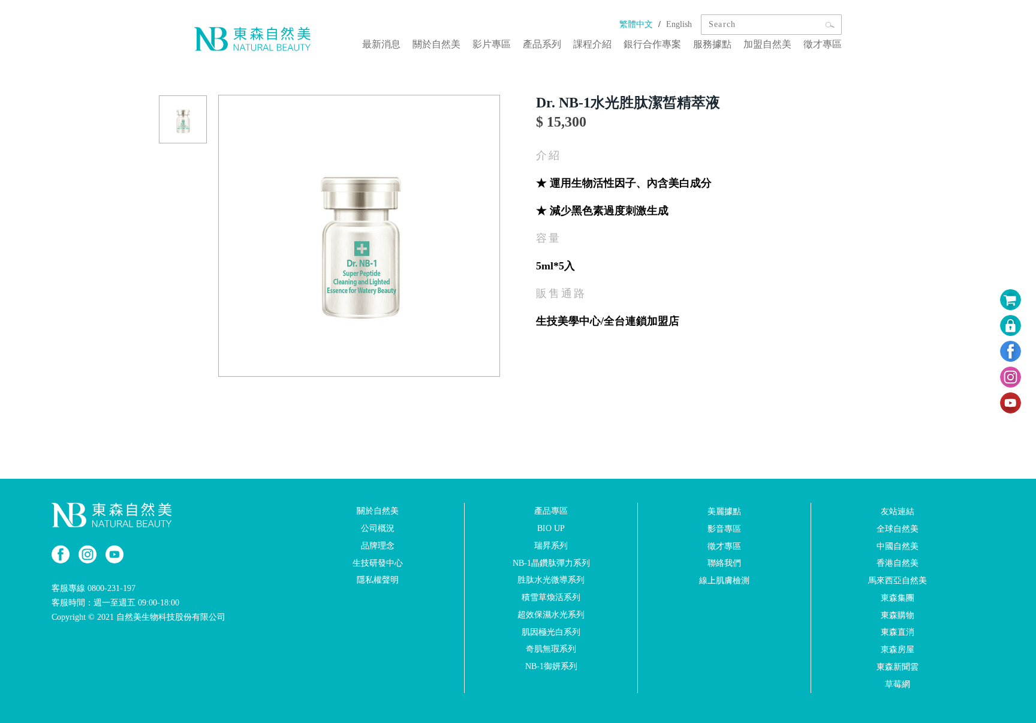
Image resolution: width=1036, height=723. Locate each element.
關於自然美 (436, 44)
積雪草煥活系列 (551, 597)
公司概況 (377, 528)
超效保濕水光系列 (551, 614)
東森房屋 (897, 649)
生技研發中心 (378, 562)
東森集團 (897, 597)
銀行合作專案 (652, 44)
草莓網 (897, 684)
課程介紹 (592, 44)
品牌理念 (377, 545)
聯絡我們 (724, 563)
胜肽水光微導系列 (551, 579)
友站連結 (897, 511)
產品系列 (542, 44)
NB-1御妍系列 (551, 666)
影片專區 (491, 44)
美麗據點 (724, 511)
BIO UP (551, 528)
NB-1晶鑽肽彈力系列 (551, 562)
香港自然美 (897, 563)
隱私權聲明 (378, 579)
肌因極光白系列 (551, 631)
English (679, 24)
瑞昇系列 (551, 545)
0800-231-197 (111, 588)
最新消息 (381, 44)
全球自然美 (897, 528)
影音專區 (724, 528)
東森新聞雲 (897, 666)
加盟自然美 (767, 44)
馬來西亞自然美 (897, 580)
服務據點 (712, 44)
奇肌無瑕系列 (551, 648)
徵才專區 (822, 44)
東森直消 (897, 632)
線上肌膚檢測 (724, 580)
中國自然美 (897, 545)
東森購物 (897, 614)
